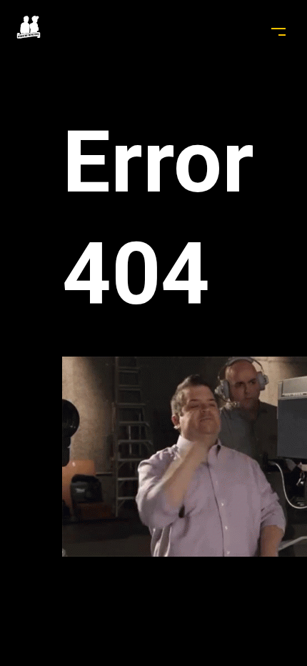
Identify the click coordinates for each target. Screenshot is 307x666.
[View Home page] (29, 34)
